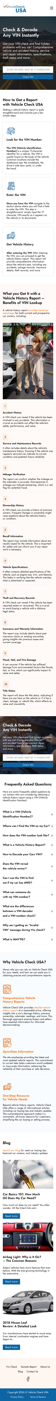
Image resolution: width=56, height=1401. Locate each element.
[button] (28, 814)
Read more (11, 1216)
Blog (20, 1371)
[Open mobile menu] (51, 8)
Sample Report (29, 1366)
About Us (45, 1366)
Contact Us (32, 1371)
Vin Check (11, 1366)
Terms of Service (38, 1397)
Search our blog (11, 1150)
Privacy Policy (16, 1397)
